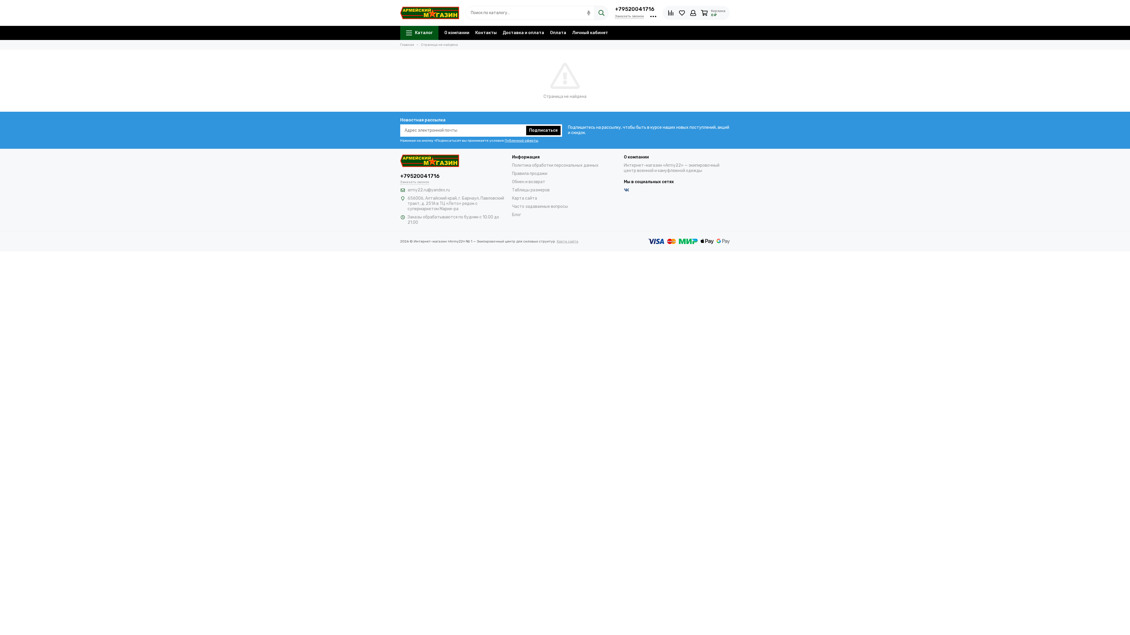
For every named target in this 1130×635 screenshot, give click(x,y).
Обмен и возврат (528, 181)
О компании (456, 32)
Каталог (424, 32)
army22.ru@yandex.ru (429, 190)
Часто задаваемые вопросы (540, 206)
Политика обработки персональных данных (555, 165)
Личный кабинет (590, 32)
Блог (516, 214)
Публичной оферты (521, 140)
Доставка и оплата (523, 32)
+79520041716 (634, 9)
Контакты (486, 32)
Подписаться (543, 130)
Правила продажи (529, 173)
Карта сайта (524, 198)
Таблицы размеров (531, 190)
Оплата (558, 32)
